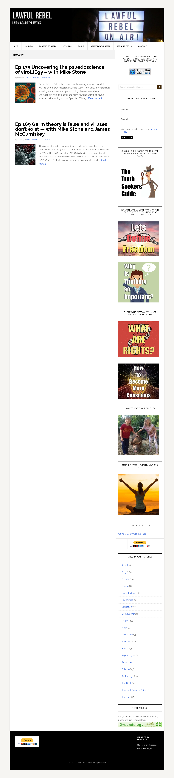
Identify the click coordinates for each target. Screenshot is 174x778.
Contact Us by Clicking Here (132, 534)
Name (124, 109)
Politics (125, 648)
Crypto (125, 586)
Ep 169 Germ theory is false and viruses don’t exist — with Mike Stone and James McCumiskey (62, 129)
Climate (125, 579)
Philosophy (127, 634)
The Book (126, 683)
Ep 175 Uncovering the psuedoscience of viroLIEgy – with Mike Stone (60, 69)
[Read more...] (95, 98)
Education (127, 607)
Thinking (126, 697)
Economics (127, 600)
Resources (127, 662)
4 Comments (47, 140)
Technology (128, 676)
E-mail (125, 119)
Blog (124, 572)
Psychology (128, 655)
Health (125, 620)
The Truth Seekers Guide (134, 690)
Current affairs (128, 593)
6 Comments (47, 78)
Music (125, 627)
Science (126, 669)
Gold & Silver (128, 614)
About (125, 565)
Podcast (126, 641)
